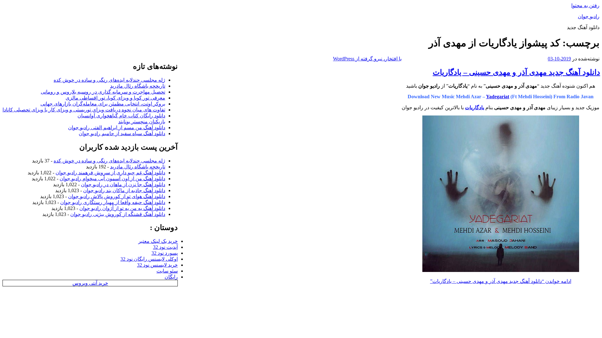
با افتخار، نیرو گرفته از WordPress (367, 58)
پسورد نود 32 (164, 253)
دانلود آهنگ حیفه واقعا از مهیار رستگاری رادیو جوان (112, 202)
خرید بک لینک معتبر (158, 241)
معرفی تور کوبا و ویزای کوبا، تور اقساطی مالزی (115, 97)
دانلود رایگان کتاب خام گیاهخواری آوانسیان (121, 115)
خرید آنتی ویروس (90, 283)
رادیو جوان (588, 16)
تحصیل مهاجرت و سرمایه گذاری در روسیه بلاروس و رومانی (103, 92)
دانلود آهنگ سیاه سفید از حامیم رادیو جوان (122, 133)
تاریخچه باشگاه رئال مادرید (137, 86)
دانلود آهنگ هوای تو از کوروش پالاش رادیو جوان (116, 196)
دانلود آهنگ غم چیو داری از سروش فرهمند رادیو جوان (110, 172)
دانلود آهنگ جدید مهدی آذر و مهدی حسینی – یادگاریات (516, 72)
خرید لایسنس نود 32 (157, 265)
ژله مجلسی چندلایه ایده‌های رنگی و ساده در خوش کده (109, 80)
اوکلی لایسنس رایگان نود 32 (149, 259)
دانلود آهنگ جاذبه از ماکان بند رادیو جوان (124, 190)
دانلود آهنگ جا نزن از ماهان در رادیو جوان (123, 184)
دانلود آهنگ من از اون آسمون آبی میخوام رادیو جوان (112, 178)
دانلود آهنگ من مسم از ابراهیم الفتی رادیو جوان (116, 127)
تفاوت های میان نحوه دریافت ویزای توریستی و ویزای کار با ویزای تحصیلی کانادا (84, 109)
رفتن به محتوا (585, 5)
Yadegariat (497, 96)
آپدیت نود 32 (165, 247)
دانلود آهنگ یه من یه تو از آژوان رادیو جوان (122, 208)
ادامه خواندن (500, 281)
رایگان (171, 276)
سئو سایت (167, 271)
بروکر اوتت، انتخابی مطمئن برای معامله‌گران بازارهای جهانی (102, 103)
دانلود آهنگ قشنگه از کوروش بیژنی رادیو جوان (117, 214)
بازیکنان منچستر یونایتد (141, 121)
